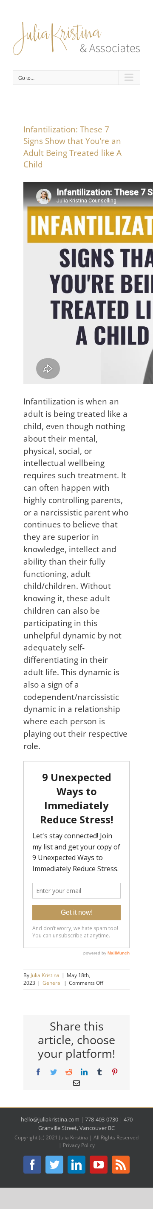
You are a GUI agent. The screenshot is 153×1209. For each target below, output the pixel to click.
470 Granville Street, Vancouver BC (85, 1123)
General (52, 983)
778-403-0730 (101, 1119)
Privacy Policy (79, 1145)
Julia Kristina (45, 975)
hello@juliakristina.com (50, 1119)
